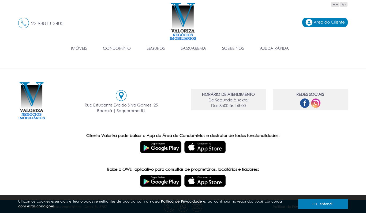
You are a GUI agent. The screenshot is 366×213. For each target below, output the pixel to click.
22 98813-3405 (47, 23)
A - (344, 4)
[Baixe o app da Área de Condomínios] (161, 145)
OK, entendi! (323, 204)
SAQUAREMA (193, 48)
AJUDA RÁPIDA (274, 48)
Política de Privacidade (181, 201)
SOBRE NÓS (233, 48)
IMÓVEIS (79, 48)
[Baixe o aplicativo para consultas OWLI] (161, 178)
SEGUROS (156, 48)
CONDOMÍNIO (117, 48)
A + (335, 4)
